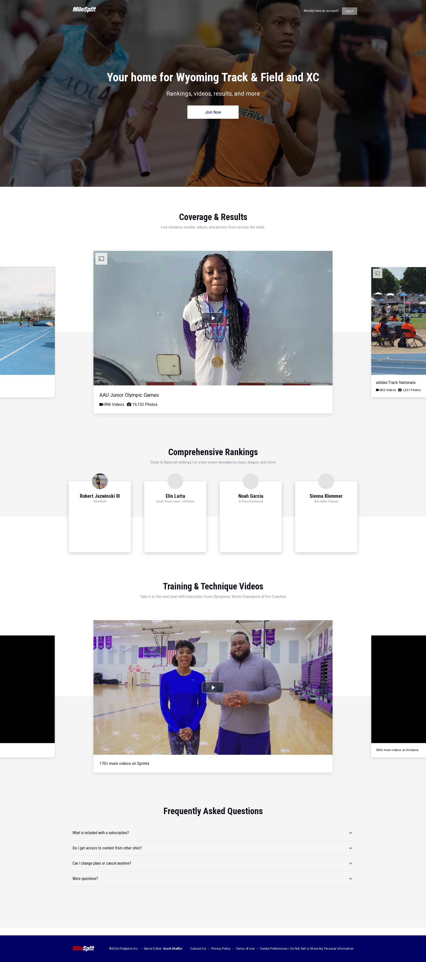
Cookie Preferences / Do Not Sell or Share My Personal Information (307, 948)
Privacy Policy (221, 948)
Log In (350, 11)
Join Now (213, 112)
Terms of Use (245, 948)
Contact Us (198, 948)
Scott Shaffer (173, 948)
